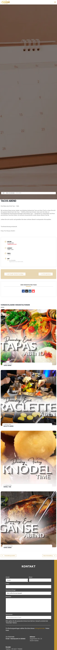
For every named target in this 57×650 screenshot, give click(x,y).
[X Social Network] (26, 291)
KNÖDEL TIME (7, 487)
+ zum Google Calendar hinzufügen (15, 274)
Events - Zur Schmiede (10, 193)
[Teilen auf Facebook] (23, 291)
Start (3, 193)
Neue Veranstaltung (48, 555)
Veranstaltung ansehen (9, 555)
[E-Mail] (33, 291)
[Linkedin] (29, 291)
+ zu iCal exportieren (46, 274)
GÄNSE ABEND (8, 547)
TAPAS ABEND (7, 365)
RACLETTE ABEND (8, 426)
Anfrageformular (40, 628)
